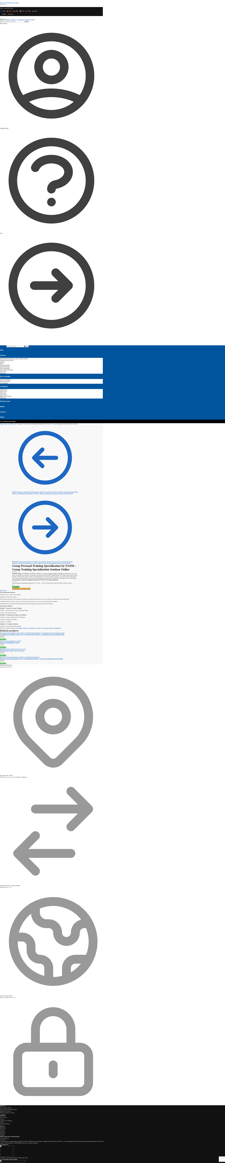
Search (27, 21)
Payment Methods (5, 1123)
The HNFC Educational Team (8, 1109)
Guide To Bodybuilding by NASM (9, 642)
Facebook (2, 1128)
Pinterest (2, 1133)
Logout (2, 1119)
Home (1, 424)
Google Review (4, 1138)
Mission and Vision (5, 1111)
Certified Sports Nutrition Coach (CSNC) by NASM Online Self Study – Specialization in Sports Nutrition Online (32, 634)
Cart (1, 233)
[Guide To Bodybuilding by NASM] (39, 641)
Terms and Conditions (6, 1120)
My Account (3, 23)
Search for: (3, 21)
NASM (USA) (12, 424)
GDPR (2, 1122)
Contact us (3, 1114)
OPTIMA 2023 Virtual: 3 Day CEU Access (12, 650)
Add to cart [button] (3, 639)
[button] (2, 340)
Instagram (2, 1132)
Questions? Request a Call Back (21, 588)
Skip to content (14, 2)
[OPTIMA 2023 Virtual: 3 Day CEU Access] (39, 649)
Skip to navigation (5, 2)
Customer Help (4, 128)
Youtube (2, 1135)
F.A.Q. (2, 1125)
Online (20, 424)
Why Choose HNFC (6, 1107)
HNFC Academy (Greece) (7, 1112)
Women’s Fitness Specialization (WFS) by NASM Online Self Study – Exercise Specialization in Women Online (31, 659)
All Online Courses (21, 628)
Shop (5, 424)
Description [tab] (3, 590)
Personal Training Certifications (52, 628)
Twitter (2, 1130)
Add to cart (15, 586)
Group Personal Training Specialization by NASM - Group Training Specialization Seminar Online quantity (42, 583)
